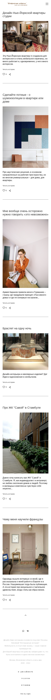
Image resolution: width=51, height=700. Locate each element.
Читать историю (9, 69)
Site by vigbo (26, 694)
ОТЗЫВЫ (25, 685)
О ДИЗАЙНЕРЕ (25, 672)
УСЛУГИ (25, 678)
